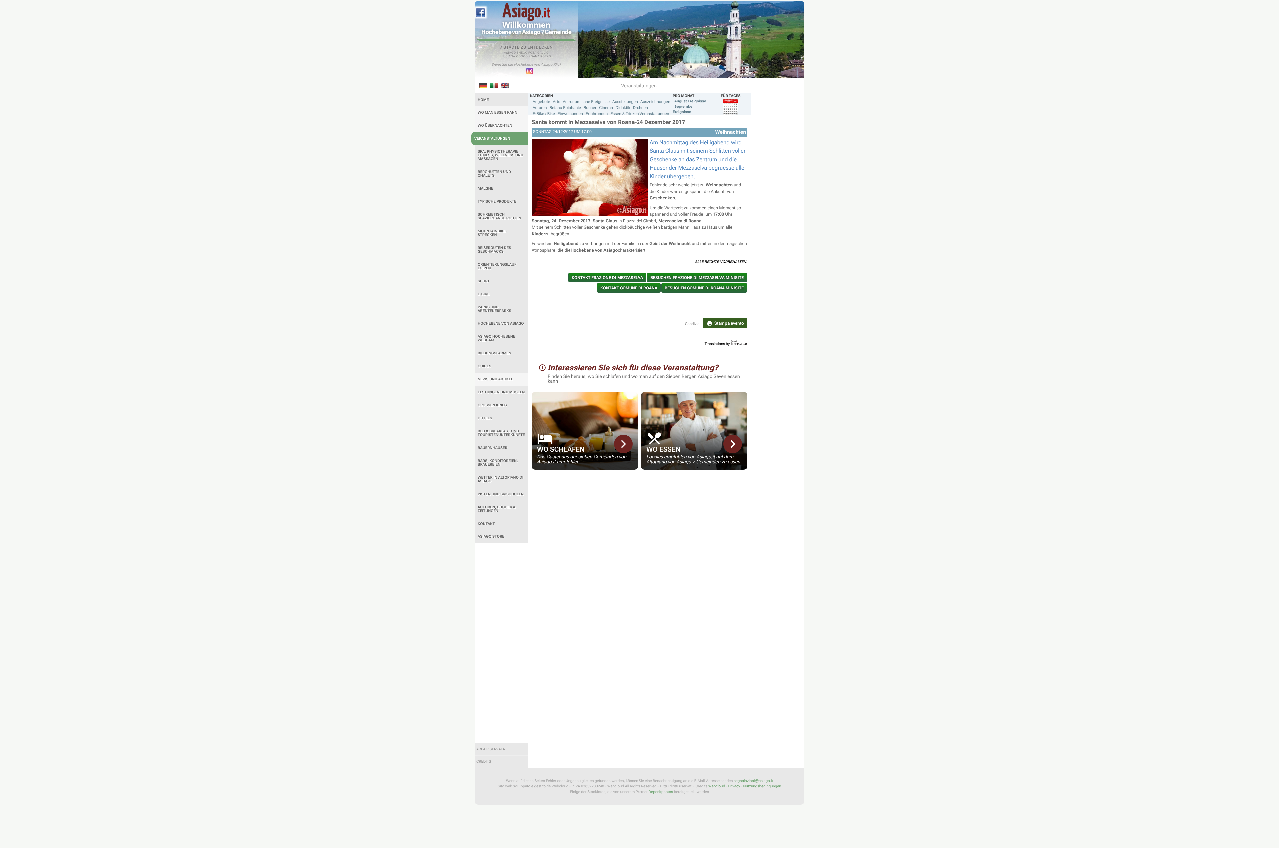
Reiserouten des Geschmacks (494, 250)
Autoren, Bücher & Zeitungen (497, 509)
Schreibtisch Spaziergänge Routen (499, 216)
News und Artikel (495, 379)
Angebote (541, 101)
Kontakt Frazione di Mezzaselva (607, 277)
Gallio (543, 53)
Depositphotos (661, 792)
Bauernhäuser (492, 448)
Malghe (485, 188)
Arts (556, 101)
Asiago (510, 53)
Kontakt (486, 524)
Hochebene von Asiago (501, 323)
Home (483, 100)
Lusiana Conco (515, 56)
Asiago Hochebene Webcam (496, 338)
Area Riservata (490, 749)
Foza (532, 53)
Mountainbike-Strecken (492, 233)
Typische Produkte (497, 201)
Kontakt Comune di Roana (628, 288)
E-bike (483, 294)
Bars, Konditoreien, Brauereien (498, 463)
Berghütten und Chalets (494, 174)
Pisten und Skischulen (501, 494)
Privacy (734, 786)
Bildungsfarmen (494, 353)
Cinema (606, 108)
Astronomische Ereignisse (586, 101)
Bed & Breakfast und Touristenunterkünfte (501, 433)
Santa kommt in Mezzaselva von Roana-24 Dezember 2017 (608, 122)
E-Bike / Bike (544, 113)
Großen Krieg (492, 405)
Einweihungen (570, 113)
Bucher (590, 108)
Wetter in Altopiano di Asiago (500, 479)
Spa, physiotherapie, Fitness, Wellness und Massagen (500, 155)
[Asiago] (526, 12)
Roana (534, 56)
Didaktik (623, 108)
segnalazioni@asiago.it (753, 781)
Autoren (540, 108)
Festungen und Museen (501, 392)
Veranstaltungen (492, 138)
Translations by (717, 344)
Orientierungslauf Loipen (497, 266)
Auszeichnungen (655, 101)
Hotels (485, 418)
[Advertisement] (501, 643)
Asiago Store (491, 536)
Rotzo (545, 56)
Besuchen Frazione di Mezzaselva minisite (697, 277)
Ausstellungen (625, 101)
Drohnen (640, 108)
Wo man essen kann (497, 112)
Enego (522, 53)
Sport (484, 281)
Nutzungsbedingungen (762, 786)
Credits (483, 761)
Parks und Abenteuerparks (494, 309)
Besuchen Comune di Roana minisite (704, 288)
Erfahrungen (597, 113)
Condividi (693, 324)
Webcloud (716, 786)
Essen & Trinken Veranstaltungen (639, 113)
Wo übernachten (495, 125)
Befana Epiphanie (565, 108)
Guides (484, 366)
